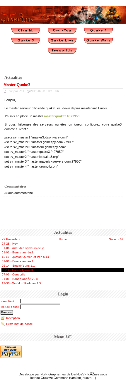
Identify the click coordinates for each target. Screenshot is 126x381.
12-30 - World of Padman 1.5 (21, 283)
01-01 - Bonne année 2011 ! (21, 278)
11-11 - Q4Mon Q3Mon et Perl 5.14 (25, 256)
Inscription (13, 318)
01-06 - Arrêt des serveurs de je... (24, 248)
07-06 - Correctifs (13, 274)
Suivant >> (116, 239)
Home (63, 239)
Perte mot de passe (19, 323)
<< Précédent (11, 239)
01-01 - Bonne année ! (17, 252)
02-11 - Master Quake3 (17, 270)
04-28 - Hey (10, 243)
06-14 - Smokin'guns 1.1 (18, 265)
